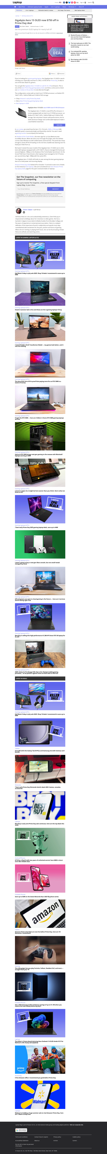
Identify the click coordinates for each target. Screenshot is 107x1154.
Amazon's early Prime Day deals (30, 98)
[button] (91, 2)
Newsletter (62, 73)
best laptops (30, 167)
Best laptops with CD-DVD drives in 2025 (79, 60)
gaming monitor (21, 133)
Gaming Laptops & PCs (27, 16)
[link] (21, 113)
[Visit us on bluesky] (69, 3)
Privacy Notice (20, 195)
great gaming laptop (35, 78)
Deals (17, 26)
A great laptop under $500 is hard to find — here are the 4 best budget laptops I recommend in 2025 (80, 27)
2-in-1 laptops (30, 10)
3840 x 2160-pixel (53, 129)
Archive (56, 1140)
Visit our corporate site (76, 1125)
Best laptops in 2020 (22, 103)
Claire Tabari (25, 26)
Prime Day (54, 80)
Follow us (53, 73)
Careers (75, 1140)
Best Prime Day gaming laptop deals (31, 101)
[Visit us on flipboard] (75, 3)
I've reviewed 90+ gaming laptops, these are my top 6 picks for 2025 (79, 53)
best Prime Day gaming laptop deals (33, 88)
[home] (15, 7)
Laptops (17, 16)
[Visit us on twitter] (67, 3)
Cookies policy (76, 1137)
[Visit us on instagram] (72, 3)
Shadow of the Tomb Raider (25, 136)
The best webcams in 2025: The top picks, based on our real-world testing (81, 45)
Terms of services (36, 193)
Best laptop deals (80, 10)
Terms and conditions (21, 1137)
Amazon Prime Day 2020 (22, 165)
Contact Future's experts (41, 1137)
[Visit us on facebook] (64, 3)
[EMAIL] (24, 212)
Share (19, 73)
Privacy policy (57, 1137)
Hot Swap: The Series (64, 10)
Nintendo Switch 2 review (45, 10)
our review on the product (25, 90)
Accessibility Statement (21, 1140)
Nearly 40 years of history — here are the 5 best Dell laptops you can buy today (80, 37)
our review (19, 129)
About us (36, 1140)
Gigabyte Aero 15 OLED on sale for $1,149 (38, 86)
